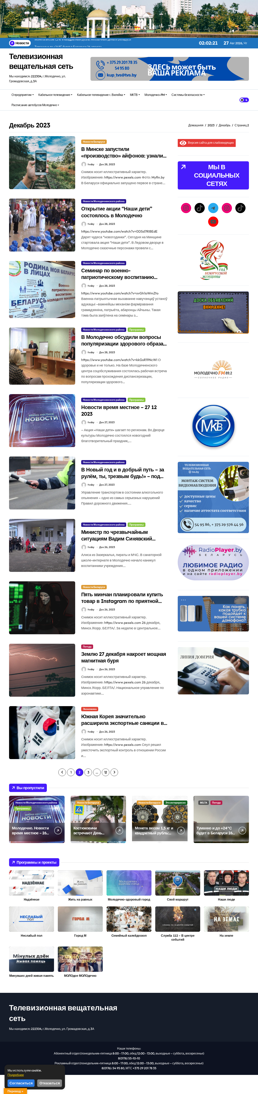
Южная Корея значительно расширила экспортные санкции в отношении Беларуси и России (122, 723)
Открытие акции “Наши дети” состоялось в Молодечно (116, 211)
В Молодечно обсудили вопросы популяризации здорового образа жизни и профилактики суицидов (122, 343)
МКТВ (134, 95)
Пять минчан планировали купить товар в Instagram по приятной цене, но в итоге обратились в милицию (122, 604)
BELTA (203, 802)
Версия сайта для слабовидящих (210, 142)
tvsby (91, 164)
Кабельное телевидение (54, 95)
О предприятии (22, 95)
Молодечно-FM (154, 95)
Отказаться (49, 1083)
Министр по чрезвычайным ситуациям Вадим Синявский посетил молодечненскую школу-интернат (121, 542)
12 (105, 772)
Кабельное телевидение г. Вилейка (100, 95)
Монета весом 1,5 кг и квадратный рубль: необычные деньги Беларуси (154, 835)
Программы (136, 329)
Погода (87, 646)
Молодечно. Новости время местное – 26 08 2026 (30, 833)
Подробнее (16, 1075)
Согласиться (21, 1083)
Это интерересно (175, 802)
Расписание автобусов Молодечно (34, 105)
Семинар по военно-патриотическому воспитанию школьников (117, 277)
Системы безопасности (186, 95)
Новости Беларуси (94, 141)
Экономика (90, 708)
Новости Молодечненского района (103, 201)
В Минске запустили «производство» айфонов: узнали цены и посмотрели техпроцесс (122, 155)
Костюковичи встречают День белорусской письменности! (87, 835)
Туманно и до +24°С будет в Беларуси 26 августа (214, 833)
